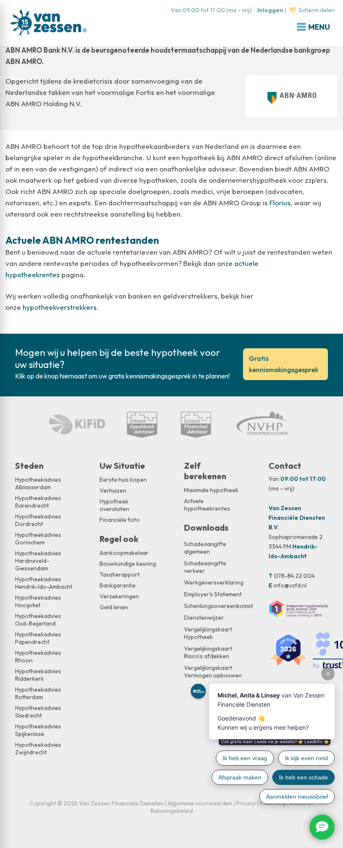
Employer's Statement (213, 594)
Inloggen (270, 10)
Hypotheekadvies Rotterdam (38, 693)
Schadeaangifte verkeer (205, 567)
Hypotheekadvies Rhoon (38, 656)
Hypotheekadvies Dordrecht (38, 520)
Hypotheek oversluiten (114, 505)
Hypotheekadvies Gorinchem (38, 538)
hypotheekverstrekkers (60, 307)
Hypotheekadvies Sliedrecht (38, 711)
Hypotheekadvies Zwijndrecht (38, 748)
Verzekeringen (119, 596)
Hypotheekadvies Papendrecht (38, 638)
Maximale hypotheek (211, 490)
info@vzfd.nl (290, 585)
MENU (319, 27)
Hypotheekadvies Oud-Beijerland (38, 619)
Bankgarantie (118, 585)
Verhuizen (113, 490)
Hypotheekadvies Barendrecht (38, 501)
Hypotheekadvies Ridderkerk (38, 674)
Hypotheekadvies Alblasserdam (38, 483)
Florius (280, 202)
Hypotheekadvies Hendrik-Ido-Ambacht (43, 582)
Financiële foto (120, 520)
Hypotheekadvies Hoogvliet (38, 601)
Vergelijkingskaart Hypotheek (208, 633)
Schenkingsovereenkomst (213, 606)
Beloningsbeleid (172, 811)
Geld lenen (114, 607)
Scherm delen (317, 10)
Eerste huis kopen (123, 479)
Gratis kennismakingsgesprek (283, 364)
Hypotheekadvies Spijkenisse (38, 730)
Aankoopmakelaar (124, 553)
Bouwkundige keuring (128, 563)
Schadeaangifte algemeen (205, 547)
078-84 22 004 (294, 576)
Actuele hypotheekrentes (207, 504)
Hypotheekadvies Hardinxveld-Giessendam (38, 560)
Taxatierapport (120, 574)
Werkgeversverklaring (213, 582)
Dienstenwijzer (204, 617)
